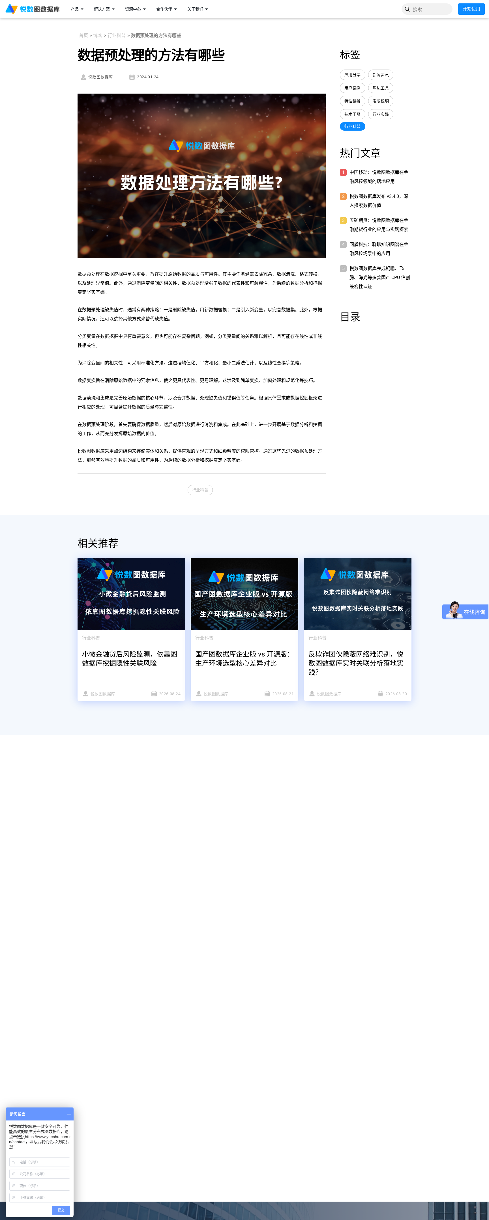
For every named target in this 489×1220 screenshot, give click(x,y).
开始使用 (471, 8)
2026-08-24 (170, 694)
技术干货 (352, 114)
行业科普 (117, 35)
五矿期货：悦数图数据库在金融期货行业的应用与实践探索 (378, 225)
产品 (75, 9)
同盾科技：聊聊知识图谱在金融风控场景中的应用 (378, 249)
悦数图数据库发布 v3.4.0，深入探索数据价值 (378, 201)
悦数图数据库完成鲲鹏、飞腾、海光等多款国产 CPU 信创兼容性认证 (379, 277)
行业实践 (381, 114)
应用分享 (352, 74)
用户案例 (352, 88)
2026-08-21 (283, 694)
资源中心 (133, 9)
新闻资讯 (381, 74)
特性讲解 (352, 101)
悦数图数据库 (100, 77)
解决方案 (102, 9)
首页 (83, 35)
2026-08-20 (396, 694)
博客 (97, 35)
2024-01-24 (147, 77)
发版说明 (381, 101)
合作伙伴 (164, 9)
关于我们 (195, 9)
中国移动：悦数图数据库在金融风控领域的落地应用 (378, 177)
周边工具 (381, 88)
